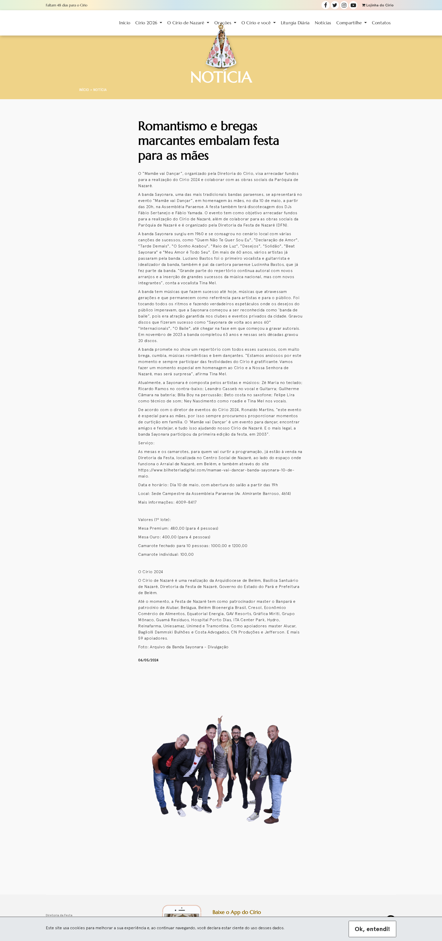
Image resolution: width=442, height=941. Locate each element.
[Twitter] (335, 5)
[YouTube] (353, 5)
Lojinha (379, 5)
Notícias (323, 23)
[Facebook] (326, 5)
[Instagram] (344, 5)
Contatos (381, 23)
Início (124, 23)
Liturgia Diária (295, 23)
